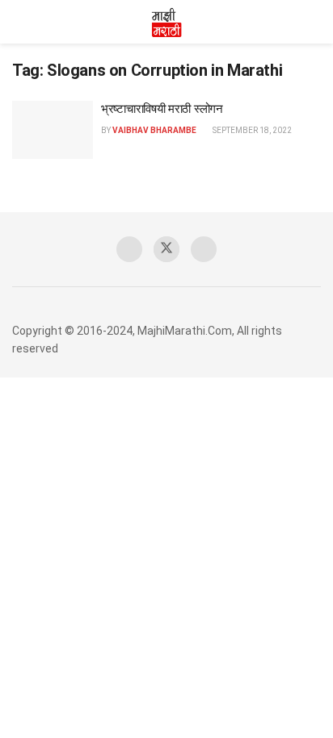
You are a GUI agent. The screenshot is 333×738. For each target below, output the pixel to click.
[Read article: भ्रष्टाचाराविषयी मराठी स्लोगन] (52, 130)
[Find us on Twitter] (166, 249)
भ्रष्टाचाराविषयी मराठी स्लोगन (162, 109)
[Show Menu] (19, 22)
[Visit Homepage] (166, 22)
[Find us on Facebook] (129, 249)
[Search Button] (314, 22)
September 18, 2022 (251, 130)
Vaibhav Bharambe (154, 130)
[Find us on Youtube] (204, 249)
